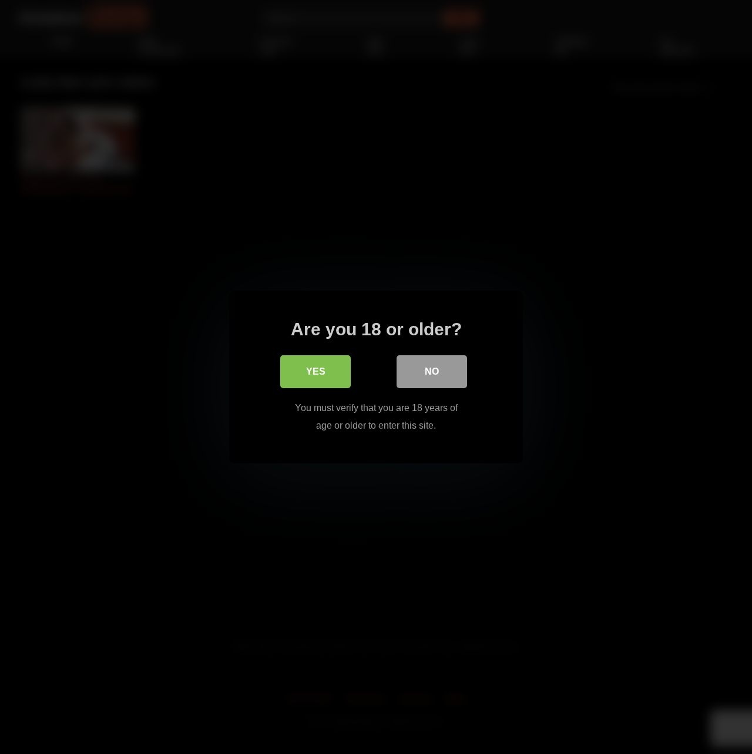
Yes (315, 371)
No (432, 371)
